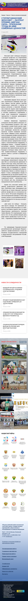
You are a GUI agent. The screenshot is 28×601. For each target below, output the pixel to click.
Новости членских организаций (18, 15)
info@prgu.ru (9, 536)
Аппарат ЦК (5, 566)
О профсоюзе (6, 563)
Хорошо (20, 591)
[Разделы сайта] (2, 9)
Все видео (23, 342)
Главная (3, 15)
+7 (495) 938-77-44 (15, 535)
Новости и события (7, 571)
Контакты (5, 574)
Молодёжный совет (8, 559)
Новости (8, 15)
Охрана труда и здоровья (9, 556)
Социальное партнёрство (9, 551)
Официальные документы (9, 569)
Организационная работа (9, 548)
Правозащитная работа (9, 554)
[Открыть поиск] (23, 9)
